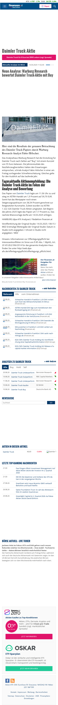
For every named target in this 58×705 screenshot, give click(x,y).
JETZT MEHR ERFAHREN (29, 668)
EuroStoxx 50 (23, 685)
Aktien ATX (9, 685)
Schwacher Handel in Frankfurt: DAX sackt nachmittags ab (34, 334)
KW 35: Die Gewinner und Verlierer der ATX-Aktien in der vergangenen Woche (34, 478)
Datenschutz (20, 696)
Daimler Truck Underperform (22, 372)
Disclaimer (30, 696)
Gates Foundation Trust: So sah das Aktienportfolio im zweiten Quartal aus (35, 490)
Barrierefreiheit (41, 692)
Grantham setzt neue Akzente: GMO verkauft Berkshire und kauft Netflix (34, 484)
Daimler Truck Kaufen (19, 385)
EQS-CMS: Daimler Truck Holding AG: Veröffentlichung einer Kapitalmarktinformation (34, 341)
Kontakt (13, 692)
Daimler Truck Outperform (22, 377)
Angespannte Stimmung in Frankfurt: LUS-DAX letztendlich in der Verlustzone (33, 315)
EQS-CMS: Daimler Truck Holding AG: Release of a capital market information (34, 347)
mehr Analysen (51, 361)
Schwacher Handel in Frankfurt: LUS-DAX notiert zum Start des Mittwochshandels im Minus (34, 300)
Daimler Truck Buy (18, 389)
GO (51, 402)
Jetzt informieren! (49, 280)
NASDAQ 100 (42, 685)
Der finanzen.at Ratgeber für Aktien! (47, 262)
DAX (36, 1)
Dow (53, 1)
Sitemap (11, 696)
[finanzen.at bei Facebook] (7, 681)
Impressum (22, 692)
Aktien (43, 272)
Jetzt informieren (29, 636)
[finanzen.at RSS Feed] (13, 681)
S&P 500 (31, 687)
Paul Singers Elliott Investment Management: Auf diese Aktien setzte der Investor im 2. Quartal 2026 (35, 470)
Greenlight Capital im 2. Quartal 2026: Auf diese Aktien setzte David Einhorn (34, 497)
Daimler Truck (23, 193)
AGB (37, 696)
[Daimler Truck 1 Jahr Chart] (52, 452)
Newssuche (8, 398)
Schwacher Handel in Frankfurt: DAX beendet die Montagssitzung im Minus (34, 321)
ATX (20, 1)
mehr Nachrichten (50, 288)
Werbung (31, 692)
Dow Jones (33, 685)
